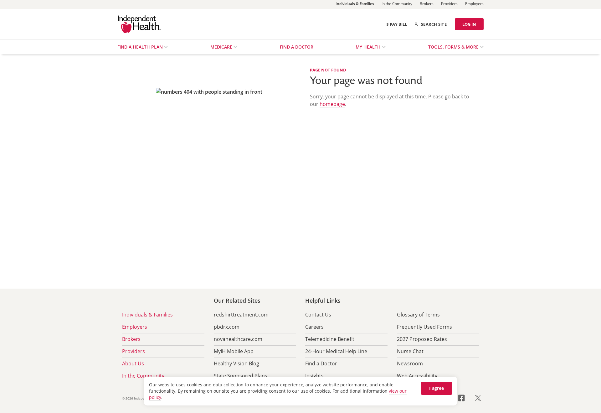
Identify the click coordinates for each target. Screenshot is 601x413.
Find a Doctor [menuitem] (296, 47)
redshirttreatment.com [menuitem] (241, 314)
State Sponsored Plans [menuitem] (240, 375)
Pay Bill (398, 24)
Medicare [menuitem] (222, 47)
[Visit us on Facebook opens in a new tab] (465, 397)
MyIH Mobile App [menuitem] (234, 351)
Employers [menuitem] (134, 326)
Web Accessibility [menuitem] (417, 375)
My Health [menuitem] (369, 47)
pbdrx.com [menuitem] (226, 326)
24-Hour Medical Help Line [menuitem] (336, 351)
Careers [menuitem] (314, 326)
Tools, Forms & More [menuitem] (454, 47)
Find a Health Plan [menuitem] (140, 47)
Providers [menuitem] (133, 351)
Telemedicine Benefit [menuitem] (329, 339)
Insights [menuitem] (314, 375)
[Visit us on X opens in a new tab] (478, 397)
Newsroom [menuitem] (410, 363)
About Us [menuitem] (133, 363)
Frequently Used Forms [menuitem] (424, 326)
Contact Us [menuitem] (318, 314)
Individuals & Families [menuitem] (147, 314)
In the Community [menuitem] (143, 375)
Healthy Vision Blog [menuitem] (236, 363)
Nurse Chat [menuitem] (410, 351)
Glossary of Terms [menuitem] (418, 314)
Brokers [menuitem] (131, 339)
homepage (332, 104)
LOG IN (469, 24)
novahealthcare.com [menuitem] (238, 339)
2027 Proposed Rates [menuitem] (422, 339)
